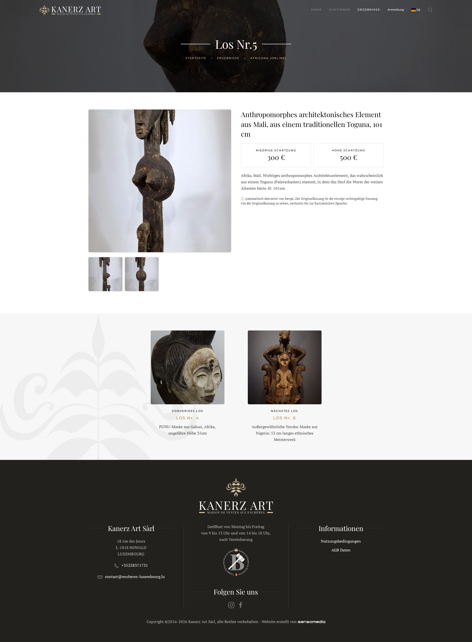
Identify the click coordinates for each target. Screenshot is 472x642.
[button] (415, 9)
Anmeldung (395, 9)
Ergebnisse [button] (369, 9)
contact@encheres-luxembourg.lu (135, 576)
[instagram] (231, 604)
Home (316, 9)
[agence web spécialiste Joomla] (311, 621)
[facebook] (240, 604)
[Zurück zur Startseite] (70, 10)
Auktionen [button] (339, 9)
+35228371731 (134, 565)
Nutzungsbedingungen (341, 541)
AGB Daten (341, 550)
